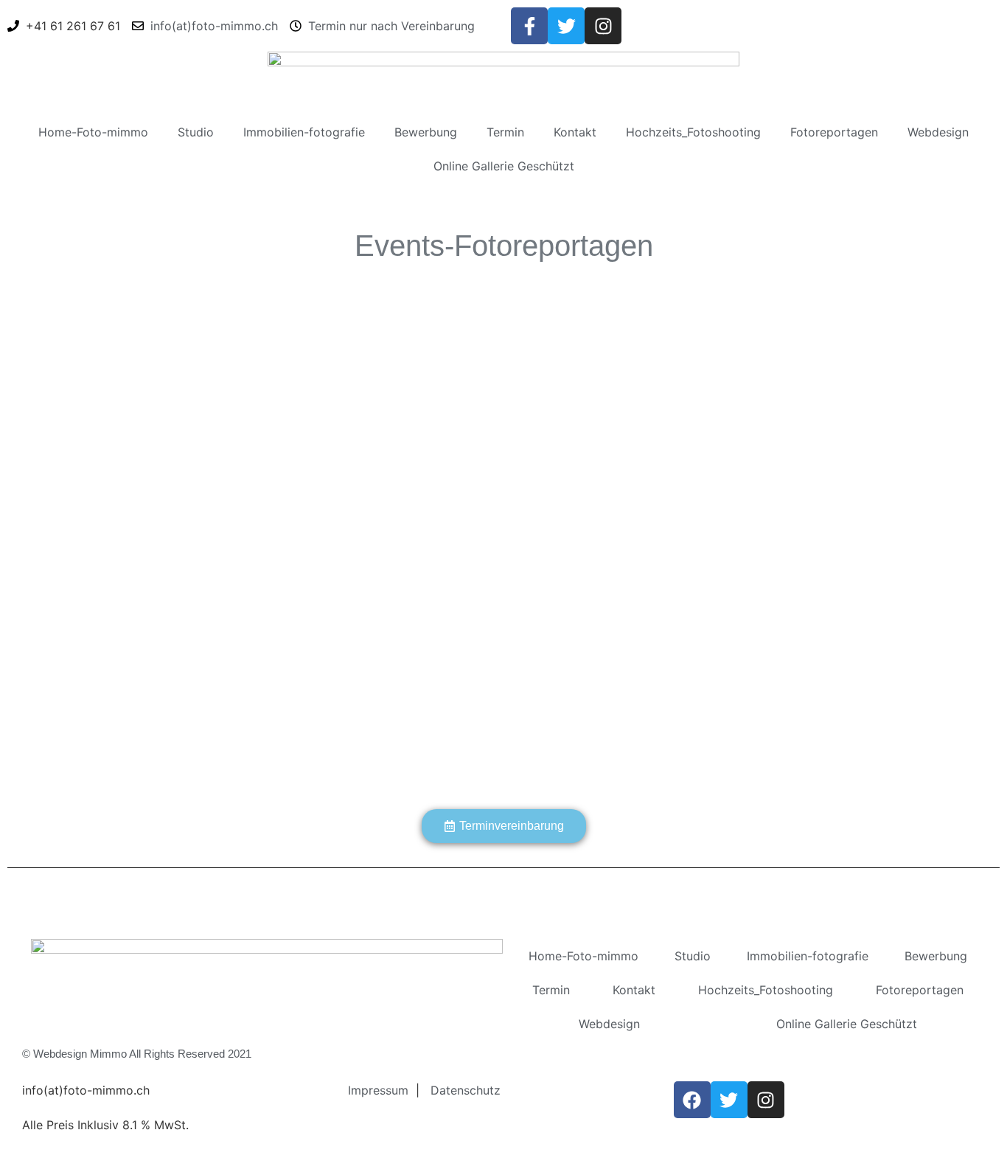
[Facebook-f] (529, 25)
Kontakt (575, 132)
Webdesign (938, 132)
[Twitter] (566, 25)
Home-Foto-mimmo (93, 132)
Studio (196, 132)
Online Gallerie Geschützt (503, 166)
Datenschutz (466, 1090)
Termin (505, 132)
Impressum (378, 1090)
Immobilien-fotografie (304, 132)
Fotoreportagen (834, 132)
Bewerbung (425, 132)
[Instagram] (603, 25)
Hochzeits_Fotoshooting (693, 132)
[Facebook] (692, 1099)
